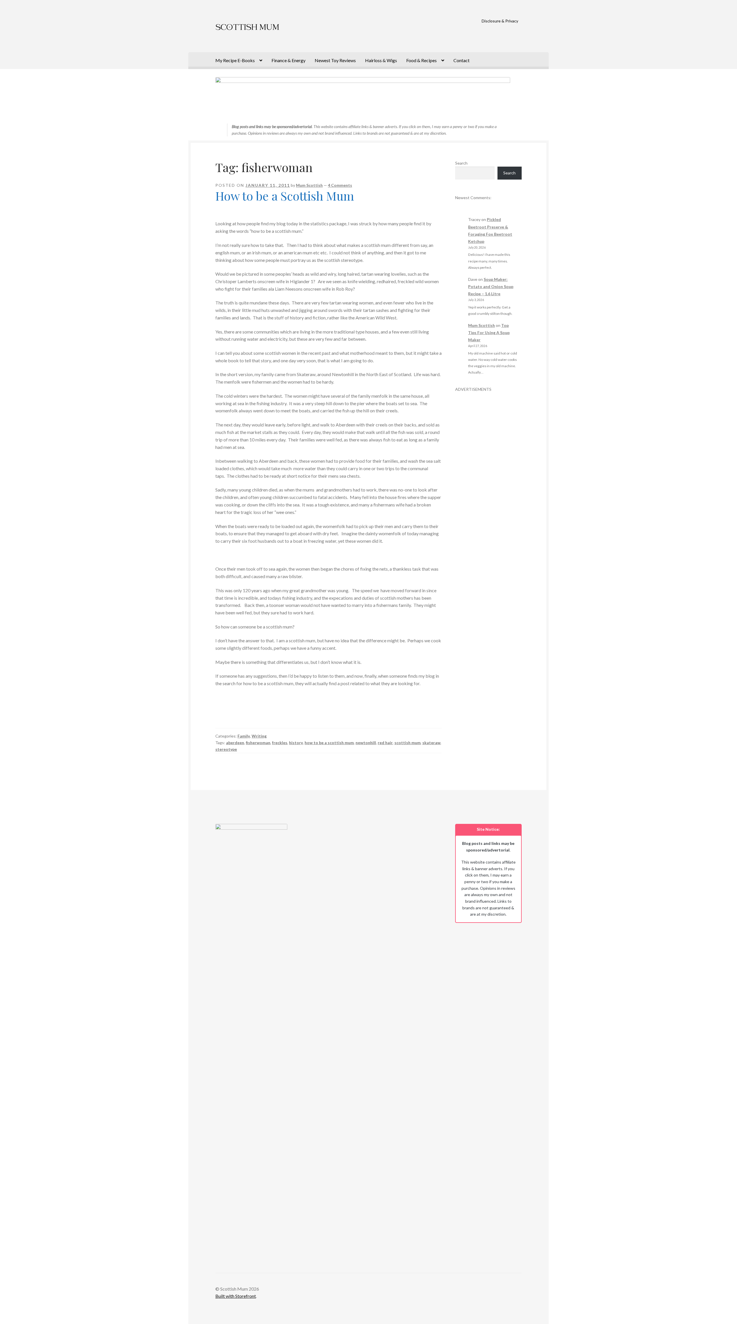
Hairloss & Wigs (381, 60)
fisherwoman (258, 742)
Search (461, 163)
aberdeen (235, 742)
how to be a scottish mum (329, 742)
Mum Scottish (309, 185)
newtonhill (366, 742)
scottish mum (407, 742)
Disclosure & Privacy (500, 20)
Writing (259, 736)
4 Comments (340, 185)
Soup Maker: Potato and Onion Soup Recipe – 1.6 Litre (490, 286)
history (296, 742)
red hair (385, 742)
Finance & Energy (288, 60)
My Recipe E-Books (235, 60)
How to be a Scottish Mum (284, 196)
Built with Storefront (235, 1296)
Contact (461, 60)
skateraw (431, 742)
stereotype (226, 749)
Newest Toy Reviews (335, 60)
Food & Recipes (421, 60)
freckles (279, 742)
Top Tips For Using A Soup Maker (489, 332)
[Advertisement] (488, 479)
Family (244, 736)
